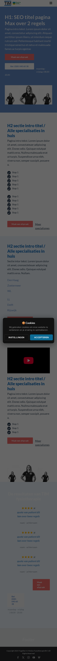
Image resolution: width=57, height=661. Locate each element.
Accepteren (41, 337)
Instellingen (16, 337)
